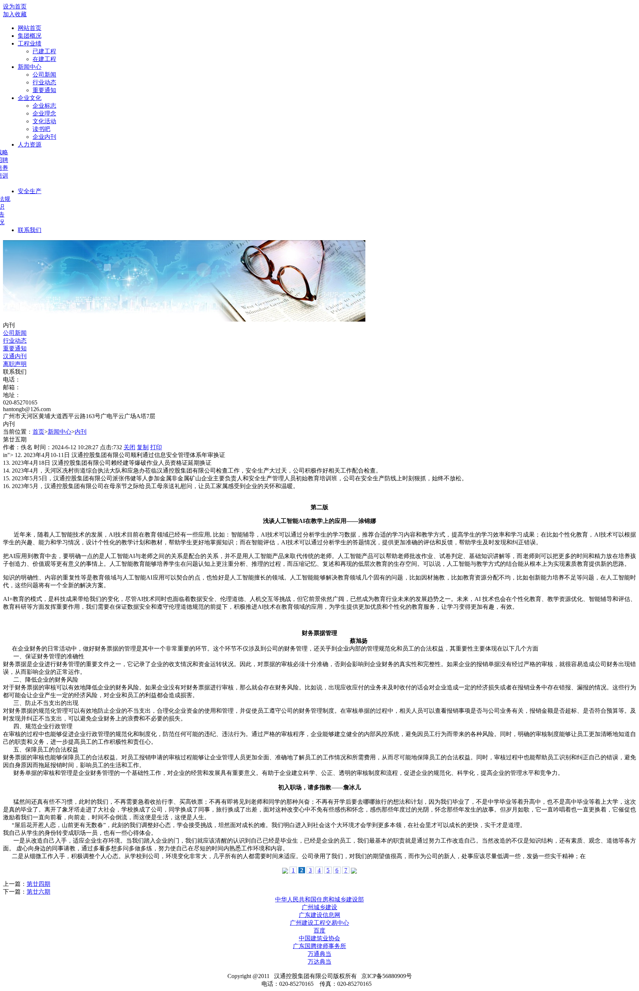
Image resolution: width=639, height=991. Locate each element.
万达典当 (319, 961)
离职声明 (15, 364)
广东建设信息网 (319, 915)
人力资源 (29, 144)
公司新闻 (44, 74)
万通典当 (319, 954)
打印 (156, 447)
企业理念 (44, 113)
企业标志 (44, 106)
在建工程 (44, 59)
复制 (143, 447)
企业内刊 (44, 137)
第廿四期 (38, 884)
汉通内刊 (15, 356)
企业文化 (29, 98)
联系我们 (29, 230)
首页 (38, 432)
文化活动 (44, 121)
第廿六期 (38, 891)
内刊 (81, 432)
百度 (319, 930)
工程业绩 (29, 43)
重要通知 (44, 90)
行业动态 (44, 82)
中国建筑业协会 (319, 938)
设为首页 (15, 6)
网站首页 (29, 28)
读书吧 (41, 129)
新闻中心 (29, 67)
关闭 (129, 447)
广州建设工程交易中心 (319, 923)
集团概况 (29, 36)
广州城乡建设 (319, 907)
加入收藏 (15, 14)
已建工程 (44, 51)
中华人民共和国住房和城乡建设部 (319, 899)
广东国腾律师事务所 (319, 946)
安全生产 (29, 191)
